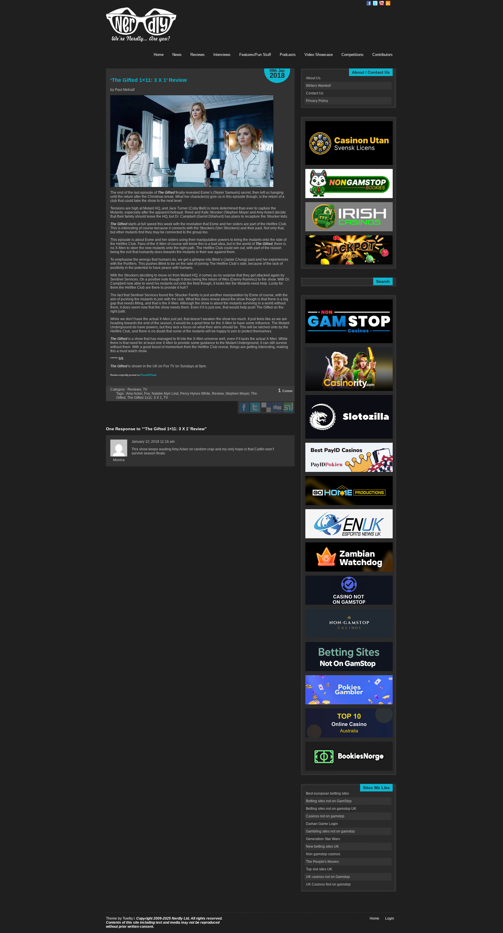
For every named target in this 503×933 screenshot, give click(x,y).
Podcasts (288, 54)
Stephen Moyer (237, 393)
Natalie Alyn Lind (165, 393)
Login (389, 918)
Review (218, 393)
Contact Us (314, 93)
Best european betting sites (327, 793)
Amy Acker (134, 393)
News (177, 54)
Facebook (368, 3)
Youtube (381, 3)
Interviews (222, 54)
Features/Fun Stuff (255, 54)
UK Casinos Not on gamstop (328, 884)
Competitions (352, 54)
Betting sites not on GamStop (329, 801)
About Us (313, 78)
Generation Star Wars (323, 839)
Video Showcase (318, 54)
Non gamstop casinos (323, 854)
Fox (147, 393)
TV (145, 389)
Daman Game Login (322, 824)
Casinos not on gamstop (325, 816)
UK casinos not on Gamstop (328, 877)
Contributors (382, 54)
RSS (388, 3)
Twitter (375, 3)
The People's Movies (322, 862)
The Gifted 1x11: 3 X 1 (144, 398)
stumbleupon (288, 407)
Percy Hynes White (195, 393)
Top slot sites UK (319, 869)
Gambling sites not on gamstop (330, 831)
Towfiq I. (129, 918)
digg (277, 407)
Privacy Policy (317, 101)
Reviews (197, 54)
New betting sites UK (322, 846)
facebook (244, 407)
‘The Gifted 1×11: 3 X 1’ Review (148, 80)
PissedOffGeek (148, 375)
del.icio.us (266, 407)
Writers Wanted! (318, 86)
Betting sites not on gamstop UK (331, 809)
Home (159, 54)
